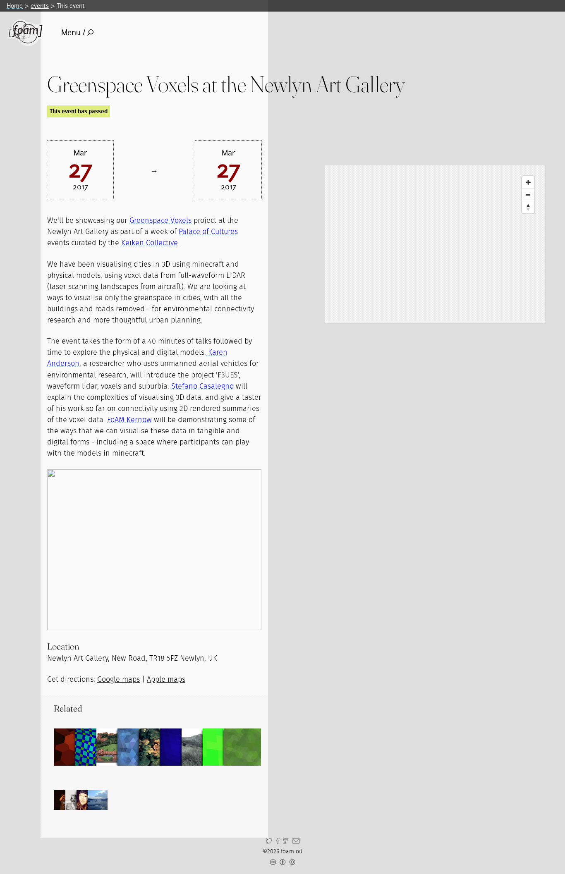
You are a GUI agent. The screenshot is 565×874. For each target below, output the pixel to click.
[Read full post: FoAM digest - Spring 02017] (157, 747)
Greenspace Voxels (160, 220)
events (40, 6)
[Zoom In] (528, 182)
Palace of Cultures (208, 232)
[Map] (435, 244)
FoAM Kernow (129, 420)
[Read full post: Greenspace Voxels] (115, 747)
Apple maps (166, 679)
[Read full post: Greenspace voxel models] (72, 747)
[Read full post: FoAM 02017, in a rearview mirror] (200, 747)
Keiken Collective (149, 243)
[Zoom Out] (528, 195)
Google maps (118, 679)
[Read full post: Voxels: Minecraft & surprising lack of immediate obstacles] (94, 747)
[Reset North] (528, 207)
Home (15, 6)
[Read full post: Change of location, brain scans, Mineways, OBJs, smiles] (221, 747)
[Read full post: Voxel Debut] (242, 747)
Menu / (73, 32)
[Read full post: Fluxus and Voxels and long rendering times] (178, 747)
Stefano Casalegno (202, 386)
